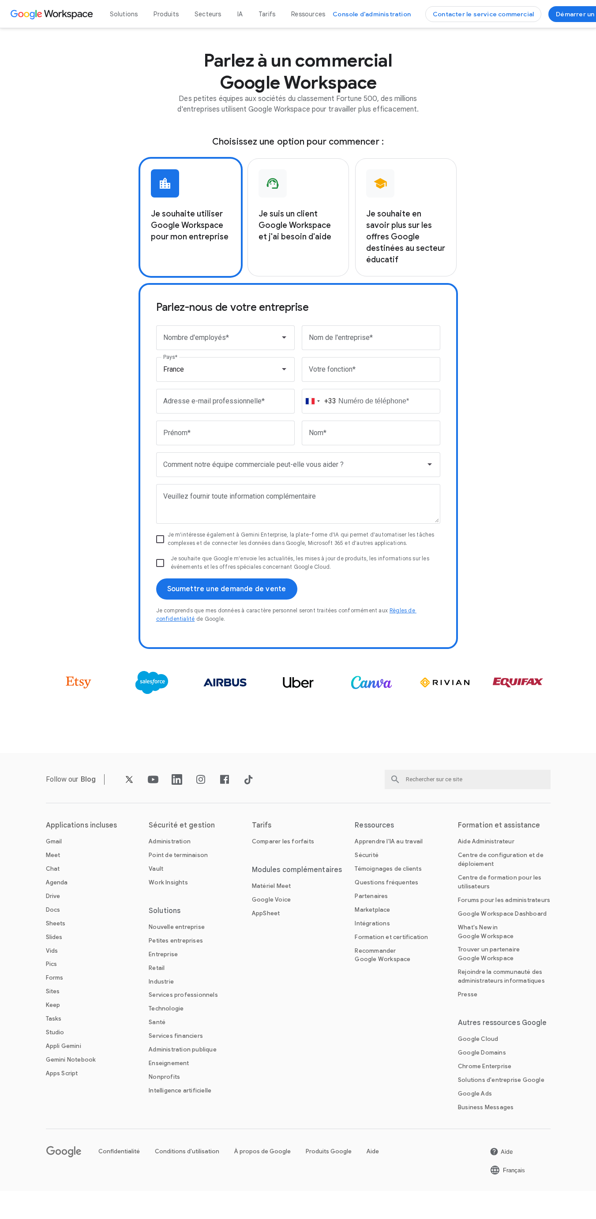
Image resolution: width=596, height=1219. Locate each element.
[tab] (190, 217)
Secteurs (208, 14)
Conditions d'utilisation (187, 1151)
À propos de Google (262, 1151)
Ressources (308, 14)
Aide (373, 1151)
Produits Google (329, 1151)
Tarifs (267, 14)
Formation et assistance (499, 825)
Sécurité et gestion (182, 825)
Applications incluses (81, 825)
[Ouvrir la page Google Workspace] (53, 14)
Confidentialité (119, 1151)
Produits (166, 14)
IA (240, 14)
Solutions (124, 14)
